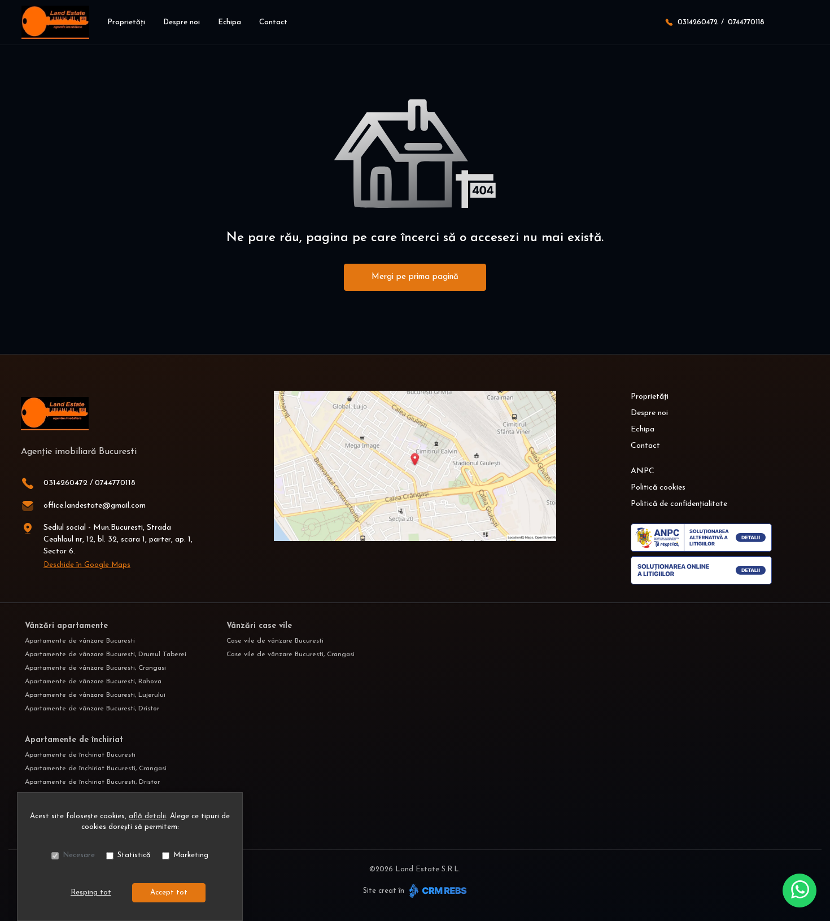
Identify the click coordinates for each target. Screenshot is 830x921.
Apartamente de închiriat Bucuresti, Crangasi (96, 768)
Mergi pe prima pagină (415, 277)
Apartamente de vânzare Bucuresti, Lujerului (95, 695)
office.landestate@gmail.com (94, 505)
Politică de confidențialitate (679, 504)
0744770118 (746, 22)
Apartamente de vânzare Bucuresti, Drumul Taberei (105, 654)
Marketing (190, 855)
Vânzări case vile (259, 626)
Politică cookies (658, 487)
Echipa (229, 22)
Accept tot (168, 892)
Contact (273, 22)
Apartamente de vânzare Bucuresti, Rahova (93, 681)
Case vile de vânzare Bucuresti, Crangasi (290, 654)
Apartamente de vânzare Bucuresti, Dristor (92, 708)
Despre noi (181, 22)
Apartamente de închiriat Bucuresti (80, 755)
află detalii (147, 816)
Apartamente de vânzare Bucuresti (80, 641)
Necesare (79, 855)
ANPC (642, 471)
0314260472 (698, 22)
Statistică (134, 855)
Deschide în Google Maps (86, 565)
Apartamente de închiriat (74, 740)
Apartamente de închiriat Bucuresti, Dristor (92, 782)
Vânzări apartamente (66, 626)
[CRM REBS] (437, 890)
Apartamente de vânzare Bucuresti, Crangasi (95, 668)
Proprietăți (126, 22)
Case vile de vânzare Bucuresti (275, 641)
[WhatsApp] (799, 890)
